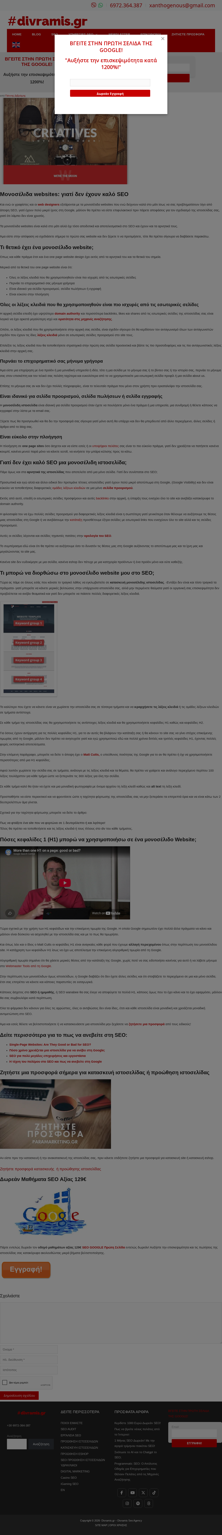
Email (73, 75)
